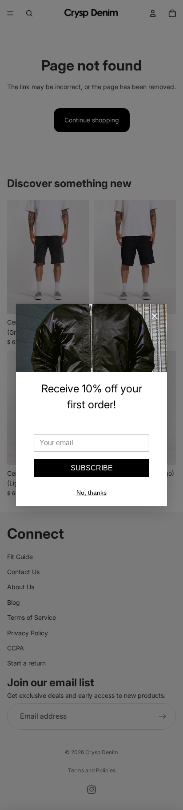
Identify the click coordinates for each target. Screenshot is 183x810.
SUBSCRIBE (92, 468)
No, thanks (91, 492)
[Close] (154, 316)
